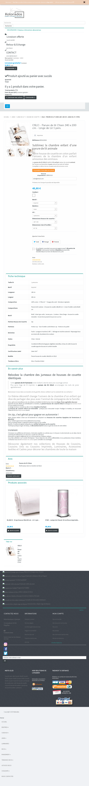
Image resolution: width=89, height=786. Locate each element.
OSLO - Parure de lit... (19, 549)
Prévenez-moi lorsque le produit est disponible (45, 182)
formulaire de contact (27, 439)
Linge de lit (21, 117)
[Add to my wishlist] (25, 530)
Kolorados (16, 712)
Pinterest (56, 242)
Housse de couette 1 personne (13, 688)
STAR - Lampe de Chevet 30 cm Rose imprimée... (62, 520)
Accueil (6, 117)
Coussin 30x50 (21, 678)
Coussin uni (21, 681)
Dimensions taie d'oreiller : (42, 225)
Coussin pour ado (10, 676)
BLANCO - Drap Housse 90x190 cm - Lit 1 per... (23, 520)
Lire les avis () (37, 262)
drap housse (21, 410)
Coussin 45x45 (12, 678)
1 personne (34, 282)
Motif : (34, 200)
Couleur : (35, 192)
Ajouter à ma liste (38, 236)
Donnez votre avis (38, 264)
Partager (46, 242)
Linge (13, 117)
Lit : (33, 212)
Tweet (37, 242)
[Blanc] (34, 195)
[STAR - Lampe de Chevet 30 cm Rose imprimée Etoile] (63, 503)
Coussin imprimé (13, 681)
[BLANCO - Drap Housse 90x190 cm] (25, 503)
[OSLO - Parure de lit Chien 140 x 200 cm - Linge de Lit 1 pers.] (10, 152)
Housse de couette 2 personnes (18, 685)
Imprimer (40, 135)
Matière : (35, 206)
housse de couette (33, 117)
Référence (36, 140)
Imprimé (33, 287)
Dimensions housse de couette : (43, 219)
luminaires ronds (63, 166)
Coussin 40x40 (19, 676)
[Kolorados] (44, 13)
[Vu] (22, 530)
